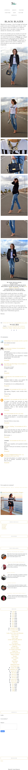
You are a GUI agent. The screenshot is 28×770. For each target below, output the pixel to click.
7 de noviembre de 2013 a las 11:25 (17, 440)
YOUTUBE (20, 12)
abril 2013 (14, 677)
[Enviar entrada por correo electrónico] (10, 324)
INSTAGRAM (4, 524)
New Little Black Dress (14, 644)
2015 (13, 623)
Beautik (15, 656)
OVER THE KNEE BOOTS (15, 639)
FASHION (21, 10)
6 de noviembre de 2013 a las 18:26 (14, 413)
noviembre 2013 (14, 629)
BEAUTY (14, 10)
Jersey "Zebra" (14, 636)
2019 (13, 616)
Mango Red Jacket (15, 664)
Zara (10, 328)
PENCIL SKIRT (15, 648)
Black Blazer (15, 661)
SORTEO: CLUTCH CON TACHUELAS (15, 562)
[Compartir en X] (15, 324)
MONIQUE (7, 399)
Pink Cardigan (14, 657)
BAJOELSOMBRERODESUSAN (12, 454)
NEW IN (15, 662)
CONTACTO (14, 15)
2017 (13, 620)
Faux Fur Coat (14, 634)
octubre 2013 (14, 667)
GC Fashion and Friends (15, 649)
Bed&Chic (14, 646)
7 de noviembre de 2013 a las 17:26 (14, 455)
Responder (6, 344)
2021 (13, 613)
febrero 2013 (14, 681)
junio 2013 (14, 674)
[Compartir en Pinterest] (18, 324)
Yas (5, 413)
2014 (13, 625)
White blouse (11, 572)
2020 (13, 615)
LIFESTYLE (7, 10)
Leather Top (15, 651)
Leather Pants (15, 631)
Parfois (5, 328)
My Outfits (21, 327)
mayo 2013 (14, 676)
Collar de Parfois (13, 326)
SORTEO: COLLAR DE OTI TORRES (15, 551)
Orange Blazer (11, 582)
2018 (13, 618)
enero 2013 (14, 682)
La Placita (15, 641)
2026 (13, 611)
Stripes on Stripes (15, 654)
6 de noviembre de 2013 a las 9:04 (19, 341)
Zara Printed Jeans (15, 666)
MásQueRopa (7, 341)
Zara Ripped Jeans (19, 328)
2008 (13, 690)
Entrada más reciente (21, 487)
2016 (13, 621)
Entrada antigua (5, 487)
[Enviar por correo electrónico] (12, 324)
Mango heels (12, 327)
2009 (13, 689)
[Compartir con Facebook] (16, 324)
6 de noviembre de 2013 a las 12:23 (17, 389)
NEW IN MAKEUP (15, 653)
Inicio (12, 487)
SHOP (14, 12)
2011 (13, 685)
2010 (13, 687)
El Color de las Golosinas (10, 348)
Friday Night (15, 638)
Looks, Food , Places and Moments (15, 633)
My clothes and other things (10, 363)
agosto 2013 (14, 671)
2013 (13, 626)
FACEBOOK (4, 528)
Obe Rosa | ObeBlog (9, 426)
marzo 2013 (14, 679)
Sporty (15, 659)
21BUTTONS (7, 12)
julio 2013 (14, 672)
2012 (13, 684)
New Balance (15, 643)
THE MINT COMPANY (18, 287)
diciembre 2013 (14, 628)
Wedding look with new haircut (16, 593)
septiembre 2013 (14, 669)
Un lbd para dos (8, 376)
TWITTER (4, 527)
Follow (2, 760)
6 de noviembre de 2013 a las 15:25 (18, 399)
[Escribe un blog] (14, 324)
